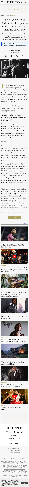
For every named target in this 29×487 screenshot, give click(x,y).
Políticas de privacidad (14, 452)
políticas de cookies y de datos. (10, 485)
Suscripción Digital (14, 440)
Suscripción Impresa (14, 438)
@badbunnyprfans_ (11, 219)
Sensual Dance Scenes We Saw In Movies (12, 408)
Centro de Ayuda (14, 454)
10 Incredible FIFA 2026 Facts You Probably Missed (12, 246)
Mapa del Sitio (14, 435)
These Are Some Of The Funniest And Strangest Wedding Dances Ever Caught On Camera (14, 270)
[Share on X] (17, 56)
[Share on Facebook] (11, 56)
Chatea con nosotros (15, 443)
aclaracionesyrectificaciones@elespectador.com (14, 469)
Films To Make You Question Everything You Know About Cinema (13, 340)
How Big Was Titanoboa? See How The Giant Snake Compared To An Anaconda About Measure (14, 294)
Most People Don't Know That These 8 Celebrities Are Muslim (14, 318)
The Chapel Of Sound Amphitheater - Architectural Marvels (13, 363)
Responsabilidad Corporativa (14, 448)
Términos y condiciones (14, 450)
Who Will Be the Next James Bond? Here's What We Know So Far (13, 386)
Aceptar (24, 483)
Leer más (14, 217)
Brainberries (4, 242)
